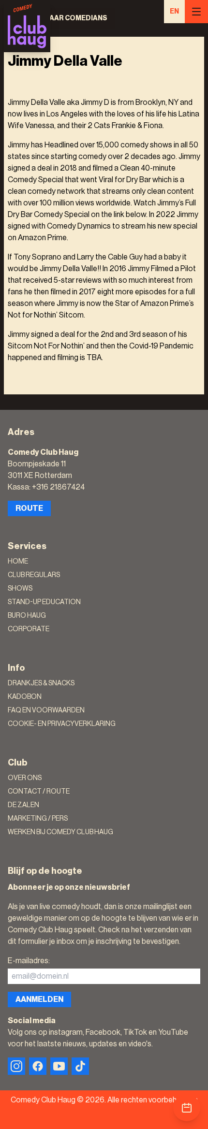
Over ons (25, 778)
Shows (20, 588)
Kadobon (25, 697)
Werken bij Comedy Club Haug (60, 832)
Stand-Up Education (44, 602)
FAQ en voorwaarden (46, 710)
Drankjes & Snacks (41, 683)
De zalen (23, 805)
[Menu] (196, 11)
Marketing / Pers (38, 818)
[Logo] (27, 26)
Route (29, 508)
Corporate (28, 629)
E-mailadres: (29, 961)
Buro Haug (27, 615)
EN (174, 11)
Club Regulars (34, 575)
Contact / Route (39, 791)
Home (18, 561)
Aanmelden (39, 999)
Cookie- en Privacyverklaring (62, 724)
